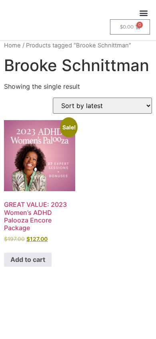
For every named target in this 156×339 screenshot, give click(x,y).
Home (12, 45)
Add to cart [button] (27, 259)
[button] (143, 12)
